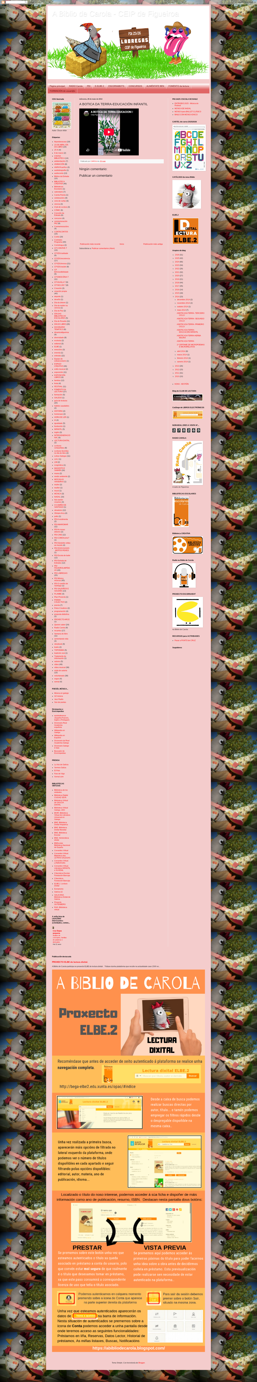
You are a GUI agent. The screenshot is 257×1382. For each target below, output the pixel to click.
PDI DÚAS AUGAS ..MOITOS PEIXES (61, 549)
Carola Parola (60, 195)
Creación (58, 288)
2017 (177, 286)
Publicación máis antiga (153, 244)
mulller (57, 488)
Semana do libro (61, 634)
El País (57, 771)
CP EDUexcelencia (62, 258)
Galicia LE (58, 892)
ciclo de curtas (60, 201)
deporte (57, 296)
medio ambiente (60, 476)
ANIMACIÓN (59, 164)
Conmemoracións (61, 226)
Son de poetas (60, 702)
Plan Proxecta (60, 597)
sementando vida (61, 639)
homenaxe (58, 414)
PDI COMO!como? (61, 538)
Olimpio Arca (59, 513)
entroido (57, 356)
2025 (177, 258)
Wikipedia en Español (59, 736)
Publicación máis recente (90, 244)
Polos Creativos (60, 608)
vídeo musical (59, 667)
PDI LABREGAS (60, 573)
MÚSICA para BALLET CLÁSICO (188, 112)
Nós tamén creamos (58, 501)
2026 (177, 255)
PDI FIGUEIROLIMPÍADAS (62, 568)
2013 (177, 366)
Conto (56, 237)
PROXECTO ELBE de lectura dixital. (70, 962)
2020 (177, 276)
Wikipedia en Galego (59, 731)
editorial (57, 344)
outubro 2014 (182, 307)
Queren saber (59, 625)
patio (56, 516)
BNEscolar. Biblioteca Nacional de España (62, 845)
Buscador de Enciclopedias (60, 752)
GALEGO (58, 398)
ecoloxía (57, 341)
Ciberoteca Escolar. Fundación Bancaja (62, 874)
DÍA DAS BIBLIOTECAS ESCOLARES (60, 316)
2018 (177, 283)
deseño (57, 299)
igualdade (58, 423)
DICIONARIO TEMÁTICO (59, 328)
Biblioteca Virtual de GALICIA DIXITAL (61, 802)
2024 (177, 262)
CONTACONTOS (61, 232)
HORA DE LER (60, 417)
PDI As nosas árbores (59, 531)
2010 (177, 376)
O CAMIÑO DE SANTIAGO (60, 506)
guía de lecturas (60, 401)
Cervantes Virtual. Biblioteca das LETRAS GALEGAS (62, 855)
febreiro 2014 (182, 358)
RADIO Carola (76, 86)
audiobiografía (60, 170)
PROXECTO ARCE (62, 619)
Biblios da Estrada (61, 176)
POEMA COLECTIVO (59, 601)
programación (60, 611)
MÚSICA (57, 494)
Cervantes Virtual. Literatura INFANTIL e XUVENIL (62, 868)
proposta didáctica (61, 614)
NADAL (57, 497)
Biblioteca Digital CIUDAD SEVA (61, 796)
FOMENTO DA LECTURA (60, 390)
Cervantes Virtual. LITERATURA (61, 862)
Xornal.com (59, 777)
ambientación (59, 161)
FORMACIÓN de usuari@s (62, 91)
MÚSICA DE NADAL (183, 108)
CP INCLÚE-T (60, 285)
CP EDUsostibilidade (61, 271)
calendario (58, 192)
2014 (177, 297)
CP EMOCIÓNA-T (61, 277)
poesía (57, 605)
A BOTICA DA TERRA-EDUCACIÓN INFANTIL (187, 331)
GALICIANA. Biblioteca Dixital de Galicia (62, 897)
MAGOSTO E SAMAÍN (59, 469)
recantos (57, 631)
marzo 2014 (182, 355)
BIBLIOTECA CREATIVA (59, 183)
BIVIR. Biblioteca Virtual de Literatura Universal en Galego (62, 816)
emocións (58, 350)
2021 (177, 272)
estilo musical (59, 369)
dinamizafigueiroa (61, 332)
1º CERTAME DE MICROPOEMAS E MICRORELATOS (190, 346)
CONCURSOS (135, 86)
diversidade (59, 338)
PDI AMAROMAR (61, 524)
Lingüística (58, 465)
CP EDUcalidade (61, 253)
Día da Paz (58, 311)
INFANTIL (58, 429)
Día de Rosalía (60, 321)
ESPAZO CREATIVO (58, 365)
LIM (55, 462)
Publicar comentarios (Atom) (103, 248)
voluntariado (59, 676)
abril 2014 (181, 351)
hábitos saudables (61, 406)
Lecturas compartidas (59, 447)
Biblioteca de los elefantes (61, 791)
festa (56, 383)
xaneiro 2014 (182, 362)
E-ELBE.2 (99, 86)
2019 (177, 279)
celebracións (59, 198)
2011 (177, 373)
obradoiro (58, 510)
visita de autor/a (60, 670)
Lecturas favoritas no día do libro (61, 452)
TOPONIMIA (59, 650)
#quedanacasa (60, 142)
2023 (177, 265)
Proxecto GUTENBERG (60, 903)
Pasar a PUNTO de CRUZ (185, 640)
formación (58, 395)
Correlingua (59, 245)
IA (55, 420)
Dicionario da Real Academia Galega (61, 742)
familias (57, 380)
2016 (177, 290)
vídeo (56, 664)
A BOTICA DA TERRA (185, 341)
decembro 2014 (183, 300)
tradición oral (59, 653)
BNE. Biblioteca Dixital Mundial (60, 829)
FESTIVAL (58, 387)
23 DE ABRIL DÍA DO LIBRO (61, 146)
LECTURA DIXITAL (62, 441)
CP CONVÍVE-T (60, 248)
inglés (56, 432)
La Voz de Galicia (61, 765)
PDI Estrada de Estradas (60, 562)
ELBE (56, 347)
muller (56, 485)
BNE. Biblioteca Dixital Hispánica (61, 823)
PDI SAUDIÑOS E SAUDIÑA (61, 590)
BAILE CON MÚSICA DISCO (186, 115)
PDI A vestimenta (61, 519)
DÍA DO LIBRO (60, 324)
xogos (56, 679)
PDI (88, 86)
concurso (58, 218)
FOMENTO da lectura (179, 86)
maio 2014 (181, 310)
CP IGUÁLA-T (59, 282)
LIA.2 (56, 459)
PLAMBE (58, 594)
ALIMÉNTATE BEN (155, 86)
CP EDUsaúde (60, 267)
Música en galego (61, 693)
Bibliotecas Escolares (58, 188)
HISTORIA (58, 411)
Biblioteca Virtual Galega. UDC (61, 809)
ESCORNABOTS (116, 86)
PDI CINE (58, 535)
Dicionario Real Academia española (60, 725)
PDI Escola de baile (62, 555)
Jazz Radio (58, 699)
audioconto (58, 173)
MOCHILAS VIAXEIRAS (59, 480)
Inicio (122, 244)
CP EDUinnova (60, 264)
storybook (58, 644)
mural (56, 491)
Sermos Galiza (60, 768)
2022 (177, 269)
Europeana (58, 889)
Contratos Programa (58, 241)
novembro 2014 (183, 303)
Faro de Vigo (59, 774)
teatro (56, 647)
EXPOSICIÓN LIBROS (59, 376)
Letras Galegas (60, 456)
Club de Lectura (60, 207)
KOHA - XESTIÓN (182, 384)
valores (57, 661)
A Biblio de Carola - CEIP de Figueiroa (115, 13)
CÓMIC (57, 210)
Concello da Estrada (59, 214)
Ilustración (58, 426)
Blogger (141, 1363)
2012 (177, 370)
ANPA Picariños (60, 167)
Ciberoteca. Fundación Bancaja (62, 879)
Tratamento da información (60, 657)
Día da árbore (59, 303)
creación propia (60, 291)
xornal (56, 682)
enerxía (57, 353)
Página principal (57, 86)
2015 (177, 293)
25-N (56, 150)
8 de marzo (58, 153)
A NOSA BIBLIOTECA (59, 157)
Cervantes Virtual (61, 850)
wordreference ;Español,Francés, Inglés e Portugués (61, 718)
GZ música (58, 696)
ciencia (57, 204)
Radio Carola (59, 628)
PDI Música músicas (59, 579)
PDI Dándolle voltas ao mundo (62, 544)
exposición (58, 372)
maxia (56, 473)
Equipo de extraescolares (60, 360)
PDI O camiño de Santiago (61, 585)
